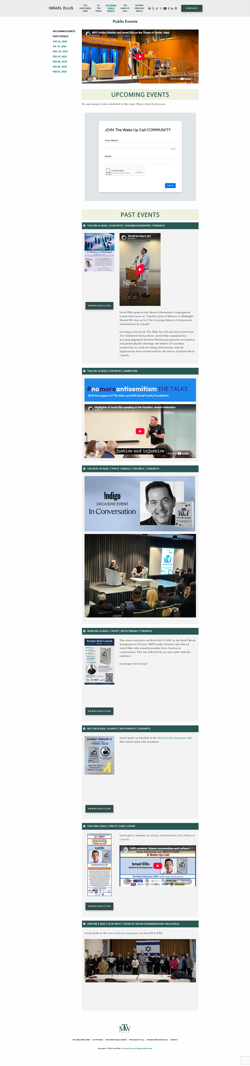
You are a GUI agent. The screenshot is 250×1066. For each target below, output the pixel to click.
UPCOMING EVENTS (64, 31)
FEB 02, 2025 (60, 71)
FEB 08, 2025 (60, 61)
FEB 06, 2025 (60, 66)
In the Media (98, 8)
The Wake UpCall (125, 8)
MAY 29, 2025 (60, 51)
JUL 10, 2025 (59, 46)
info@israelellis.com (144, 1048)
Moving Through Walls (139, 8)
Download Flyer (99, 305)
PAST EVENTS (60, 36)
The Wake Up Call (136, 1040)
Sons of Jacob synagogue (123, 933)
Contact (192, 8)
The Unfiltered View (85, 8)
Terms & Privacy (128, 1048)
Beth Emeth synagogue (172, 738)
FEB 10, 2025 (60, 56)
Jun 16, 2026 (60, 41)
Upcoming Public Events (111, 8)
